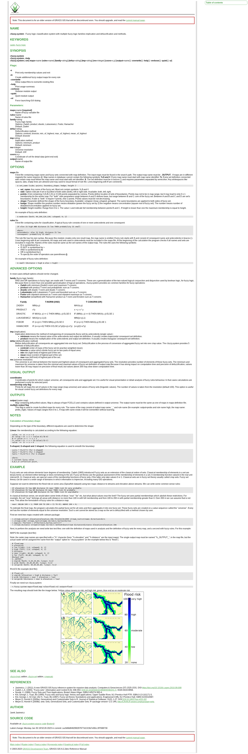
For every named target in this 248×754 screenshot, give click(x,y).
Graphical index (71, 744)
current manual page (135, 20)
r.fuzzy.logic (15, 676)
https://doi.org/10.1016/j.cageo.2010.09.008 (161, 688)
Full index (84, 744)
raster (12, 45)
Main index (15, 744)
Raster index (27, 744)
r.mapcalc (48, 676)
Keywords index (55, 744)
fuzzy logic (21, 45)
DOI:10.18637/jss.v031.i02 (134, 699)
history (51, 724)
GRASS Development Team (35, 749)
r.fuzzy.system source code (34, 724)
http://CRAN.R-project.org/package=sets (135, 702)
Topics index (40, 744)
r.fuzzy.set (32, 676)
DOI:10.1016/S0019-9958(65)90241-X (99, 690)
